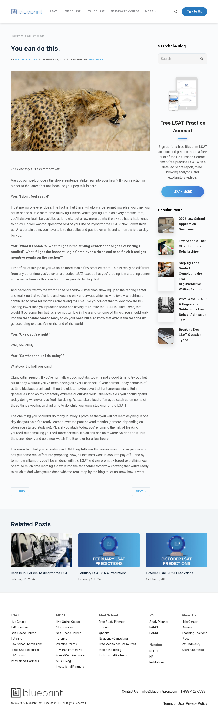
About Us (189, 615)
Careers (187, 627)
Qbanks (104, 633)
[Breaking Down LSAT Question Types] (166, 336)
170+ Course (19, 627)
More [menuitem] (149, 11)
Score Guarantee (193, 650)
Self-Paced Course (23, 633)
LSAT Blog (18, 655)
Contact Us (130, 691)
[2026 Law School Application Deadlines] (166, 225)
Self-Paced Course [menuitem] (124, 11)
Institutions (156, 662)
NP (151, 656)
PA (151, 615)
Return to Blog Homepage (28, 35)
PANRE (154, 633)
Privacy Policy (196, 704)
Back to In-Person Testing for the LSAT (40, 573)
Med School (108, 615)
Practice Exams (66, 644)
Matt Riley (96, 59)
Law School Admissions (27, 644)
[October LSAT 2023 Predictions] (176, 550)
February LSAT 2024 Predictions (102, 573)
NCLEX (153, 651)
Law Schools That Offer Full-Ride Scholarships (192, 246)
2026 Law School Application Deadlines (192, 224)
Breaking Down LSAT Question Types (190, 335)
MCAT (61, 615)
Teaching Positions (194, 633)
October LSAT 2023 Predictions (169, 573)
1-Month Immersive (69, 650)
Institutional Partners (25, 661)
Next (139, 491)
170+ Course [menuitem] (95, 11)
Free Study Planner (112, 621)
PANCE (154, 627)
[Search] (176, 11)
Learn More (182, 191)
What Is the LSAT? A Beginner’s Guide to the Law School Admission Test (193, 309)
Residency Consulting (113, 638)
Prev (22, 491)
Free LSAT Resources (25, 650)
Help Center (190, 621)
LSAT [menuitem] (53, 11)
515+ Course (64, 627)
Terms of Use (174, 704)
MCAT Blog (63, 661)
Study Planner (158, 621)
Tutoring (16, 638)
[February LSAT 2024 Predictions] (108, 550)
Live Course (18, 621)
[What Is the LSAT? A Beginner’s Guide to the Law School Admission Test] (166, 305)
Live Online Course (68, 621)
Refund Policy (191, 644)
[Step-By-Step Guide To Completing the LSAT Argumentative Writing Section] (166, 269)
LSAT (15, 615)
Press (185, 638)
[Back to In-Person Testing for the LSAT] (41, 550)
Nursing (155, 645)
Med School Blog (110, 650)
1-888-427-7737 (193, 691)
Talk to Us (194, 11)
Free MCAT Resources (71, 655)
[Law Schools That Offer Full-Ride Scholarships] (166, 247)
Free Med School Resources (117, 644)
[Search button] (201, 58)
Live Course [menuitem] (71, 11)
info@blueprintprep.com (159, 691)
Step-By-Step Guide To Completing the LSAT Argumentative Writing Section (190, 276)
